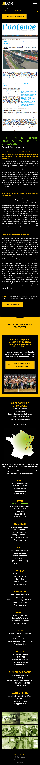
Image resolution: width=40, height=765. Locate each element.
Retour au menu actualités (14, 16)
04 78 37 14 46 (21, 517)
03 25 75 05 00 (21, 665)
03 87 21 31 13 (21, 563)
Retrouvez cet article (12, 304)
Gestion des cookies (20, 760)
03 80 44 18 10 (21, 644)
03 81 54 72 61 (21, 605)
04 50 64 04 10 (21, 584)
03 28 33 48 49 (21, 494)
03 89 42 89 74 (21, 540)
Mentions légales (20, 757)
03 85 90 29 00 (21, 685)
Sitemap (20, 762)
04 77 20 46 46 (21, 704)
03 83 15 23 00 (21, 623)
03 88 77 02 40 (21, 424)
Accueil (4, 8)
